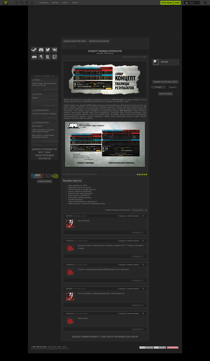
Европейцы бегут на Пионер (79, 187)
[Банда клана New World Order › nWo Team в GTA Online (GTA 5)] (41, 57)
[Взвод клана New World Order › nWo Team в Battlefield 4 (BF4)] (47, 57)
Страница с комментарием (128, 216)
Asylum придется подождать (80, 191)
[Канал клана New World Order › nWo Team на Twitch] (54, 57)
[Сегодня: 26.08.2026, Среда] (27, 3)
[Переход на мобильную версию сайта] (32, 3)
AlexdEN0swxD (41, 110)
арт (64, 174)
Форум (55, 3)
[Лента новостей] (22, 3)
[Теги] (205, 4)
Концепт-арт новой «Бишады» (80, 193)
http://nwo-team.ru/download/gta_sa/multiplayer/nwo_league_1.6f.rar (44, 99)
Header (105, 21)
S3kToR (38, 94)
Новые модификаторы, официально (82, 201)
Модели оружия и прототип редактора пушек (86, 203)
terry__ (38, 80)
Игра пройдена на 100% (77, 185)
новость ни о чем (73, 174)
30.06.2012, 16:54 (131, 57)
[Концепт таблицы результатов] (105, 95)
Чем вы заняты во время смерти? (82, 189)
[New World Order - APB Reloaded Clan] (16, 3)
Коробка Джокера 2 (75, 199)
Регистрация (167, 3)
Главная (44, 3)
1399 (144, 57)
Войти (177, 3)
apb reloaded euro (89, 174)
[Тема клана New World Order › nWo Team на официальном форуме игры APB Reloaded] (34, 57)
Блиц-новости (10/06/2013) (79, 195)
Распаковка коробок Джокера (79, 197)
